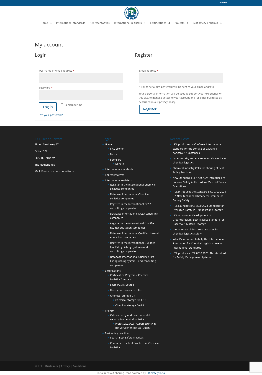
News (113, 154)
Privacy (65, 366)
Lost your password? (50, 115)
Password (51, 87)
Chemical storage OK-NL (129, 305)
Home (44, 23)
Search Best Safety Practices (127, 337)
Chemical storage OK (122, 295)
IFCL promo (117, 148)
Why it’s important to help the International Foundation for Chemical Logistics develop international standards (198, 243)
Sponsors (115, 159)
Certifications (158, 23)
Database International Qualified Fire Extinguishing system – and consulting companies (133, 261)
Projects (179, 23)
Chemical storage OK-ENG (130, 300)
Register (149, 109)
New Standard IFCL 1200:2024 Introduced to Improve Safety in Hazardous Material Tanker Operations (199, 182)
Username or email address (62, 70)
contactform (67, 171)
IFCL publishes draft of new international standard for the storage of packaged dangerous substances (197, 149)
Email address (154, 70)
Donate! (120, 163)
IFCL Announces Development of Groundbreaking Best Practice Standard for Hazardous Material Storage (198, 220)
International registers (128, 23)
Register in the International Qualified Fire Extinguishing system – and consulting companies (132, 247)
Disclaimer (51, 366)
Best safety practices (205, 23)
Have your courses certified (126, 290)
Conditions (79, 366)
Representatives (100, 23)
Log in (48, 106)
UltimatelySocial (156, 373)
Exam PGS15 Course (122, 284)
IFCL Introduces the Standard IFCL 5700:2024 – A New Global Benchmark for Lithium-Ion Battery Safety (199, 196)
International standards (70, 23)
